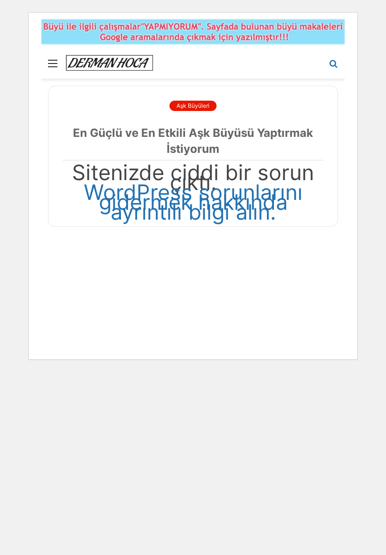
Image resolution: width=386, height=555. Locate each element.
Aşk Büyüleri (193, 105)
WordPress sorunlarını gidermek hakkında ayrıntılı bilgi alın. (193, 202)
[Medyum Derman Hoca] (109, 63)
